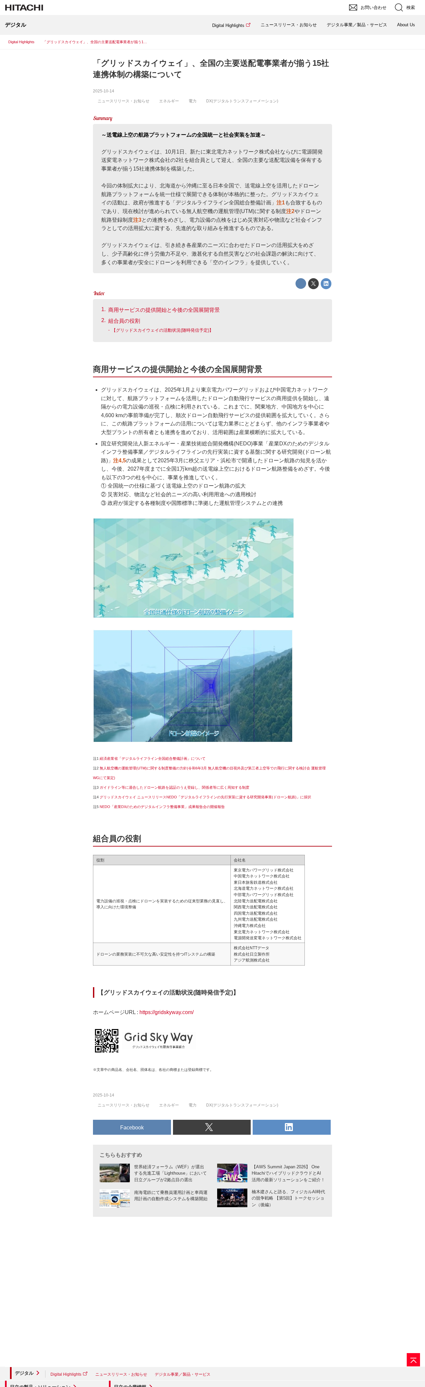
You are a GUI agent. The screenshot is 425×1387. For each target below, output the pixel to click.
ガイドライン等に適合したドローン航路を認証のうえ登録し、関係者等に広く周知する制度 (174, 787)
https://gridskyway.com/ (166, 1012)
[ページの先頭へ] (413, 1359)
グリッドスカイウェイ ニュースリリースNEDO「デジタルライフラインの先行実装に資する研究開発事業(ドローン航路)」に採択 (205, 797)
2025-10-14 (103, 91)
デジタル (24, 1373)
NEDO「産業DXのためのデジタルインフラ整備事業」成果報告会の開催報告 (162, 807)
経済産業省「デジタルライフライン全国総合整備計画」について (153, 758)
